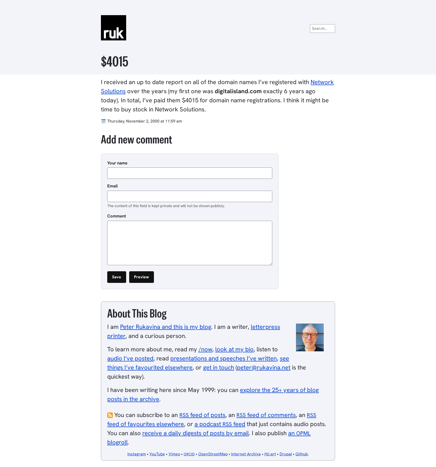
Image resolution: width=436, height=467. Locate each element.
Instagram (136, 454)
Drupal (286, 454)
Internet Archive (246, 454)
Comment (116, 216)
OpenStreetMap (213, 454)
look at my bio (234, 349)
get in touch (218, 367)
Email (112, 186)
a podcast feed (220, 424)
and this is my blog (165, 327)
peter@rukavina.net (263, 367)
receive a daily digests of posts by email (195, 433)
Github (301, 454)
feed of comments (266, 415)
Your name (117, 163)
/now (205, 349)
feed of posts (202, 415)
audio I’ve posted (130, 358)
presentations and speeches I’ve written (223, 358)
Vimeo (174, 454)
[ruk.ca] (218, 27)
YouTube (157, 454)
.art (270, 454)
